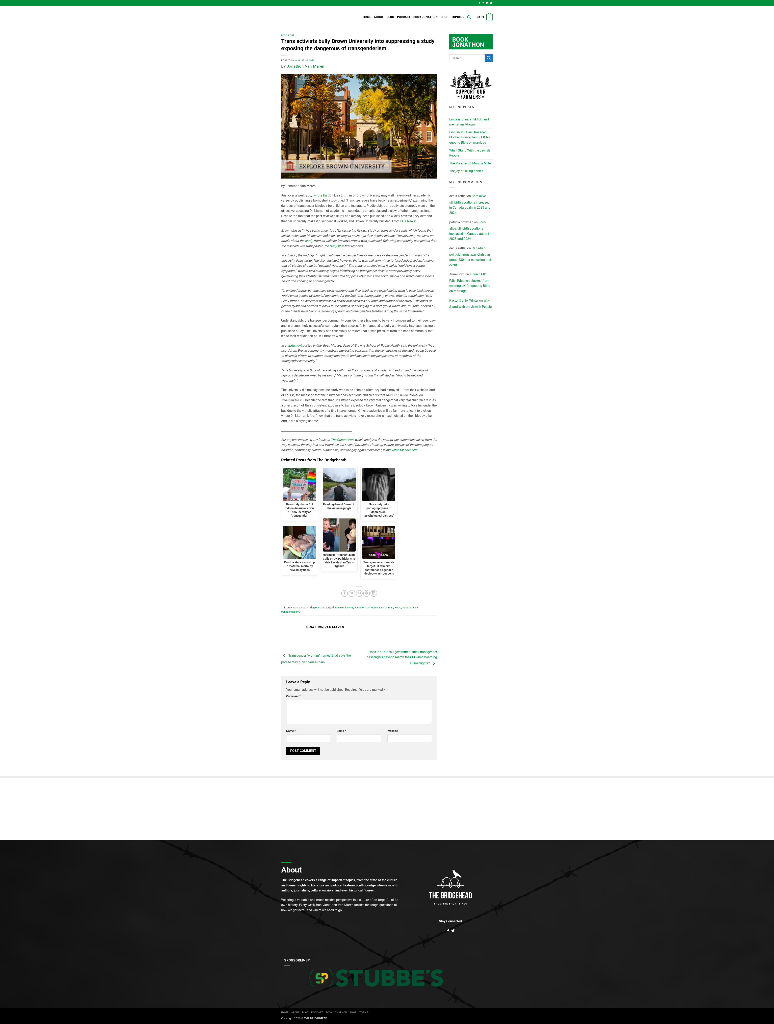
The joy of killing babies (466, 171)
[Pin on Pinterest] (366, 593)
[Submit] (489, 58)
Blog (390, 17)
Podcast (404, 17)
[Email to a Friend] (359, 593)
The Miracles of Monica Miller (470, 163)
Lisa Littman (386, 607)
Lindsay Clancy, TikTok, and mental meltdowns (469, 121)
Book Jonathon (425, 17)
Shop (444, 17)
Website (392, 731)
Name (291, 731)
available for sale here (401, 450)
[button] (485, 17)
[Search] (469, 17)
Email (341, 731)
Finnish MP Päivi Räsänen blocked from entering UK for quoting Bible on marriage (469, 137)
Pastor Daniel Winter (463, 300)
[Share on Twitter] (352, 593)
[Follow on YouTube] (491, 3)
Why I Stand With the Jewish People (469, 153)
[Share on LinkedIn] (373, 593)
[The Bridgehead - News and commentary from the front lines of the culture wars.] (308, 17)
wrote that (321, 195)
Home (367, 17)
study (309, 241)
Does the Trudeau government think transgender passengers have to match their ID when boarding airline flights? (402, 657)
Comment (293, 696)
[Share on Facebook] (344, 593)
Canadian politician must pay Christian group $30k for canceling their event (470, 256)
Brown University (343, 607)
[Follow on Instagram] (483, 3)
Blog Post (287, 35)
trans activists (411, 607)
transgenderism (290, 611)
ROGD (397, 607)
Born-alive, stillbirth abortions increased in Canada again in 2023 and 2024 (469, 204)
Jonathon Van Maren (306, 66)
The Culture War (342, 440)
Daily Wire (337, 246)
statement (294, 345)
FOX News (407, 221)
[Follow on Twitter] (487, 3)
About (379, 17)
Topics (456, 17)
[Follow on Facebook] (479, 3)
